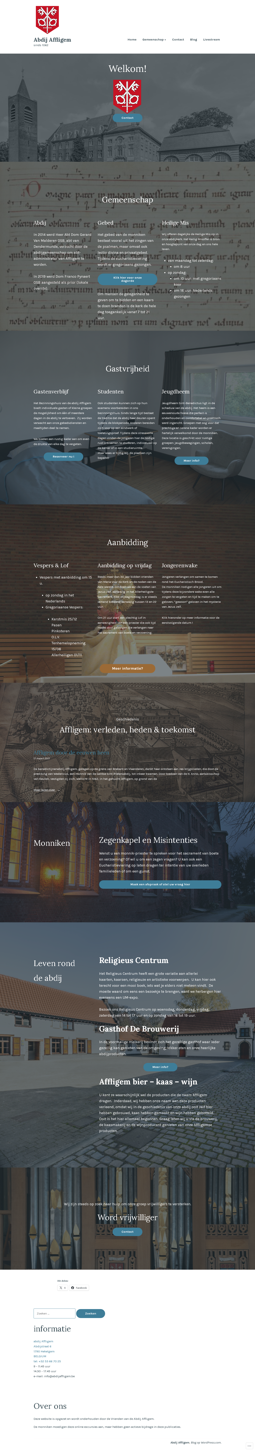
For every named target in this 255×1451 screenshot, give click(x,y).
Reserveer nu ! (63, 456)
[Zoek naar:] (55, 1313)
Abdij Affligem (52, 39)
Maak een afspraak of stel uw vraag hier (160, 884)
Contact (178, 39)
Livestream (211, 39)
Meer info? (192, 460)
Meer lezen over (45, 790)
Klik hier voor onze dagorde (127, 279)
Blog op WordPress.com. (206, 1442)
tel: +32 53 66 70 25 (47, 1361)
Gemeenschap (153, 39)
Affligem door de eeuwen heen (71, 753)
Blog (193, 39)
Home (132, 39)
